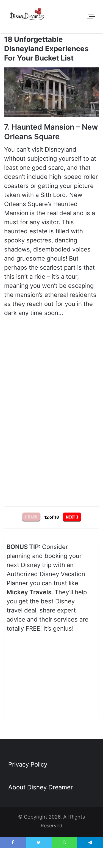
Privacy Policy (27, 764)
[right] (72, 517)
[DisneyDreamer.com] (27, 15)
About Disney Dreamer (40, 787)
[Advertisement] (51, 449)
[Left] (31, 517)
